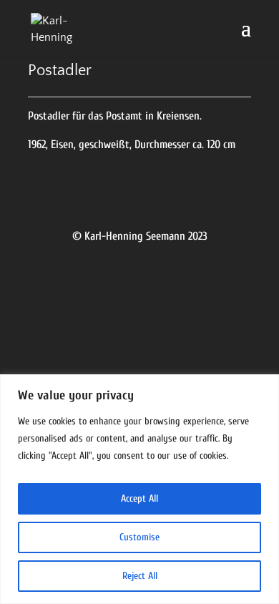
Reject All (139, 576)
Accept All (139, 498)
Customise (139, 537)
